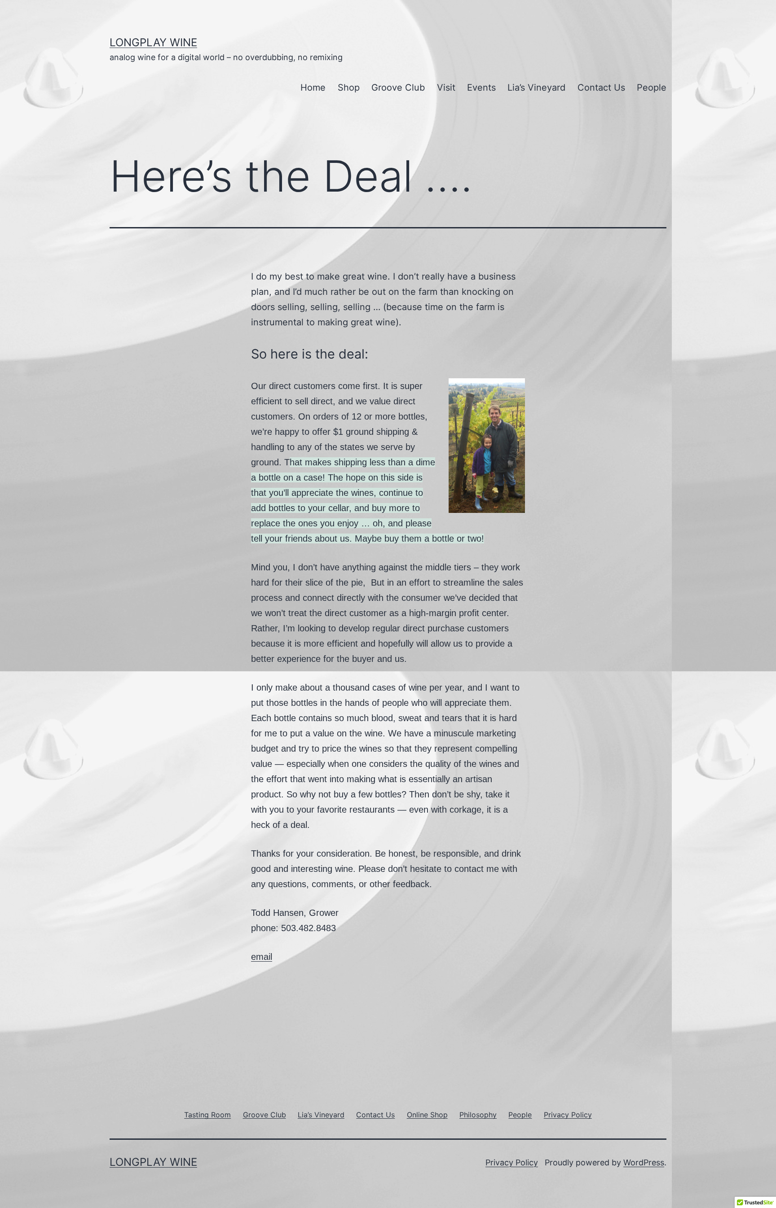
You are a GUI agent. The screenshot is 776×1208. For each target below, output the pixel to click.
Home (313, 87)
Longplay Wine (153, 42)
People (651, 87)
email (261, 957)
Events (481, 87)
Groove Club (398, 87)
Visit (446, 87)
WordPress (643, 1162)
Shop (349, 87)
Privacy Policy (511, 1162)
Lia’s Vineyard (536, 87)
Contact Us (601, 87)
